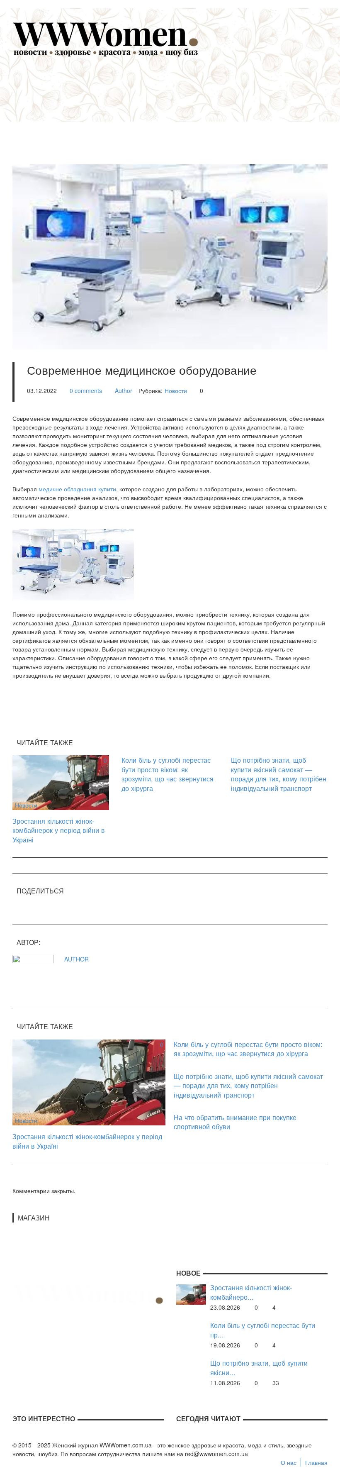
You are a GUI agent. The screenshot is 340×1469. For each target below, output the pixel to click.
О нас (288, 1462)
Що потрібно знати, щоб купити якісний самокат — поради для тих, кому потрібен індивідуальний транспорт (278, 774)
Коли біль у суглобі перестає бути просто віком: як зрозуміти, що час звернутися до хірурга (167, 774)
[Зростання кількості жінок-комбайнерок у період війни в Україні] (60, 782)
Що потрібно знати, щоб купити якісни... (259, 1367)
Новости (176, 390)
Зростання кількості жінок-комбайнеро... (251, 1292)
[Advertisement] (182, 106)
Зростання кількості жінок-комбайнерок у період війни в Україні (58, 830)
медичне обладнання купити (77, 489)
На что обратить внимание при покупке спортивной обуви (235, 1122)
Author (123, 390)
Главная (316, 1462)
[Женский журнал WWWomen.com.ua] (105, 38)
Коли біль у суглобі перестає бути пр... (262, 1329)
